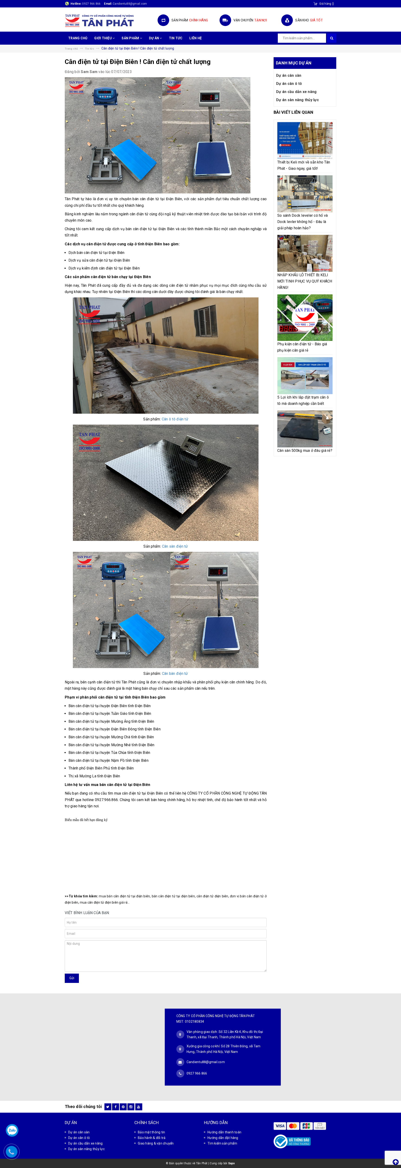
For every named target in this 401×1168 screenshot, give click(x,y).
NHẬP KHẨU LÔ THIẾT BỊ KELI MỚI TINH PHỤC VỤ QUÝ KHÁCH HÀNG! (304, 281)
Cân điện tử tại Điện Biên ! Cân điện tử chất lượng (137, 62)
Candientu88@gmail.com (206, 1062)
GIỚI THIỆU (103, 38)
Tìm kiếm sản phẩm (222, 1143)
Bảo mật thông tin (151, 1132)
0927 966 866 (91, 3)
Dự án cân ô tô (289, 83)
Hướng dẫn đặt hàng (222, 1138)
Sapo (231, 1163)
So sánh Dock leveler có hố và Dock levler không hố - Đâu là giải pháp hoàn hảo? (302, 221)
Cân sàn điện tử (175, 546)
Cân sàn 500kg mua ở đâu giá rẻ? (304, 450)
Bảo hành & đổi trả (152, 1138)
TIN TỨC (176, 38)
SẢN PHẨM (131, 38)
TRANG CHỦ (77, 38)
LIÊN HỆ (195, 38)
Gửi (71, 978)
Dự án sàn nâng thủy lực (297, 100)
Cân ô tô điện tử (175, 419)
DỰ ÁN (154, 38)
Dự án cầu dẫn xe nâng (296, 92)
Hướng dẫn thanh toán (224, 1132)
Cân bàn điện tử (175, 673)
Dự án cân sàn (288, 75)
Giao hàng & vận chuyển (156, 1143)
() (326, 3)
